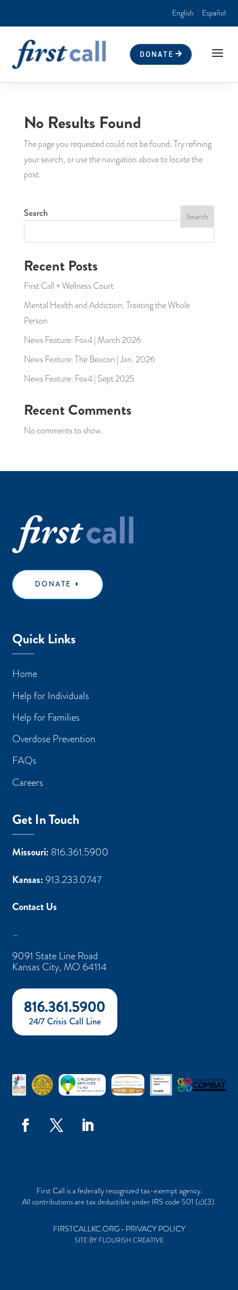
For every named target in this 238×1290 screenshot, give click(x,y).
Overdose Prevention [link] (53, 739)
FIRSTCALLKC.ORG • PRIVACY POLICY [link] (119, 1229)
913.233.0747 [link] (73, 879)
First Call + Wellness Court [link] (68, 286)
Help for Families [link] (46, 717)
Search (36, 213)
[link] (183, 13)
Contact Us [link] (34, 907)
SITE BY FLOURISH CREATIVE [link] (119, 1240)
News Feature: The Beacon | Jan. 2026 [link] (89, 359)
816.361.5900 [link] (79, 852)
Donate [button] (157, 54)
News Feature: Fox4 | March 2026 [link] (82, 340)
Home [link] (24, 673)
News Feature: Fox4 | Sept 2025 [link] (79, 379)
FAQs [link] (24, 760)
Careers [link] (27, 782)
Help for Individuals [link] (50, 695)
